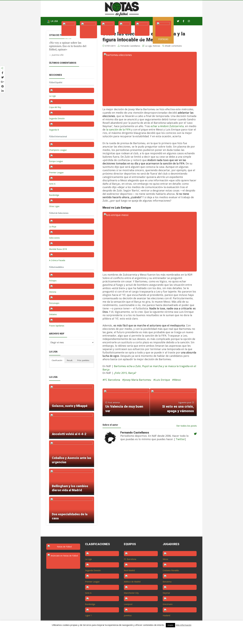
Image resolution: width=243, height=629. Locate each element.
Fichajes (68, 38)
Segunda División (57, 118)
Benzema (167, 581)
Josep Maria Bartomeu (137, 379)
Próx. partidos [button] (83, 360)
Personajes (54, 303)
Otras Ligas (54, 206)
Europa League (56, 161)
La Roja (52, 226)
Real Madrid (129, 570)
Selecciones (54, 237)
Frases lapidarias (56, 325)
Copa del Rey (55, 107)
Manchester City (131, 593)
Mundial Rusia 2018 (58, 249)
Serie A (124, 36)
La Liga (54, 21)
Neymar (166, 593)
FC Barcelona (112, 379)
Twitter (180, 439)
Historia (52, 292)
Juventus (128, 615)
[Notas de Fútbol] (122, 8)
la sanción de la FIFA (118, 129)
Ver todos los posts (186, 425)
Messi (177, 379)
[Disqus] (148, 494)
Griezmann (168, 604)
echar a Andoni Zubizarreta (167, 126)
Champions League (58, 150)
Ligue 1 (88, 615)
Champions (88, 41)
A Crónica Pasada (57, 260)
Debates (53, 314)
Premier (108, 38)
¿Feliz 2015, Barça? (125, 373)
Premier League (56, 172)
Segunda (142, 38)
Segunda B (54, 129)
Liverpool (128, 604)
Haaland (166, 615)
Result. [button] (70, 360)
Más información (183, 625)
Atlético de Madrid (132, 581)
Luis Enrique (162, 379)
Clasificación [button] (57, 360)
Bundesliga (54, 195)
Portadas (163, 39)
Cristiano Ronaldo (171, 570)
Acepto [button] (170, 625)
